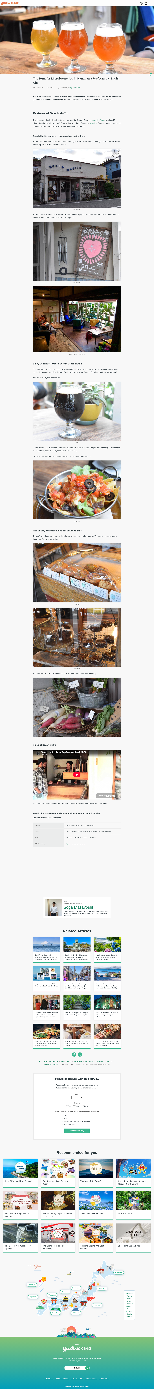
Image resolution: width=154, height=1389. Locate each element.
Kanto (97, 1305)
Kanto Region (66, 1061)
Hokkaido (118, 1272)
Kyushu (33, 1297)
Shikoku (55, 1313)
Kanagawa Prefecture (97, 120)
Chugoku (52, 1295)
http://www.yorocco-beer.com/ (75, 844)
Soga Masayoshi (74, 88)
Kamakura (93, 123)
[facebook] (74, 1054)
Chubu (76, 1313)
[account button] (146, 3)
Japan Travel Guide (50, 1061)
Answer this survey (77, 1131)
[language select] (141, 3)
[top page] (39, 1061)
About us (49, 1378)
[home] (10, 3)
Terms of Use (77, 1378)
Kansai (65, 1292)
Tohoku (102, 1288)
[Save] (151, 74)
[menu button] (150, 3)
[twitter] (80, 1054)
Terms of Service (62, 1378)
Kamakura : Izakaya (51, 1064)
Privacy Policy (91, 1378)
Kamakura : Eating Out (104, 1061)
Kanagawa (78, 1061)
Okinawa (31, 1285)
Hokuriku (76, 1288)
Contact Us (104, 1378)
